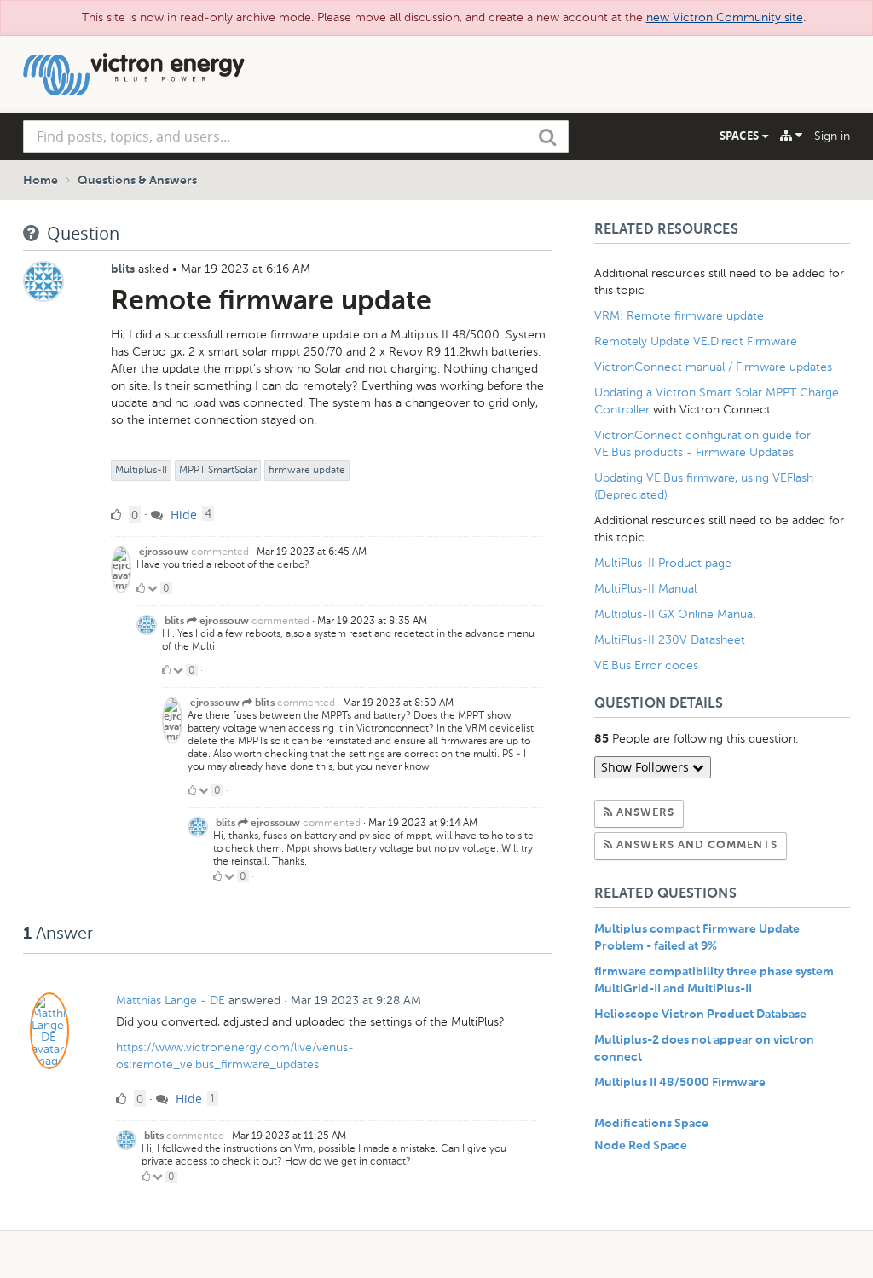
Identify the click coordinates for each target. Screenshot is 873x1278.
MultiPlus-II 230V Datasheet (671, 640)
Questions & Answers (137, 181)
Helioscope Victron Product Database (700, 1015)
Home (40, 181)
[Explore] (791, 136)
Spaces (741, 135)
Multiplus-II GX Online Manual (674, 614)
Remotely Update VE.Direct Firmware (695, 341)
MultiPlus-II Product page (664, 563)
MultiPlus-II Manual (645, 588)
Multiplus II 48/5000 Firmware (680, 1083)
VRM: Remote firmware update (679, 316)
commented (220, 552)
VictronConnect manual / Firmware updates (713, 367)
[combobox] (296, 136)
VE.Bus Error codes (646, 665)
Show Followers (646, 767)
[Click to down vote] (153, 588)
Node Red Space (640, 1146)
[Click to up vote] (140, 588)
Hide (182, 514)
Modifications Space (651, 1124)
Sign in (832, 136)
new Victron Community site (724, 17)
